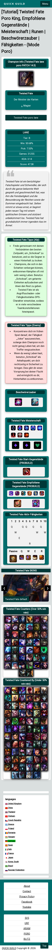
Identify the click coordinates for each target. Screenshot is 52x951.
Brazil (10, 866)
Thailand (11, 812)
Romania (11, 832)
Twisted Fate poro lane (26, 117)
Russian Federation (16, 870)
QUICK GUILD (9, 948)
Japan (10, 857)
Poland (11, 828)
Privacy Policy (26, 896)
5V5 (27, 917)
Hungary (11, 837)
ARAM (26, 928)
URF (27, 923)
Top (44, 945)
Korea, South (13, 862)
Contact (27, 891)
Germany (11, 841)
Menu (45, 3)
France (11, 853)
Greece (11, 824)
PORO (27, 933)
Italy (10, 849)
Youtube (26, 907)
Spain (10, 845)
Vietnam (11, 816)
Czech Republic (14, 820)
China (10, 808)
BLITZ (27, 938)
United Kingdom (15, 803)
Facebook (27, 901)
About (27, 886)
